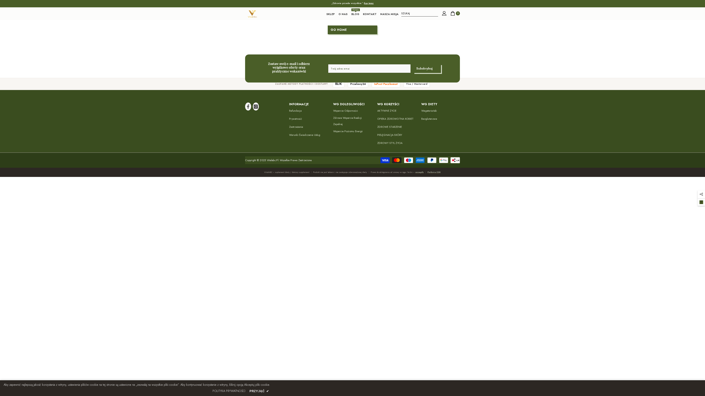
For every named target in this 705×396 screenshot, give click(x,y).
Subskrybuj (424, 68)
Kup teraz (369, 3)
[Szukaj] (419, 13)
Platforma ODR (434, 172)
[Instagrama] (256, 106)
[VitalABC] (252, 13)
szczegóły (419, 172)
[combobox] (419, 13)
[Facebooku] (248, 106)
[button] (701, 194)
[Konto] (444, 13)
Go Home (339, 30)
